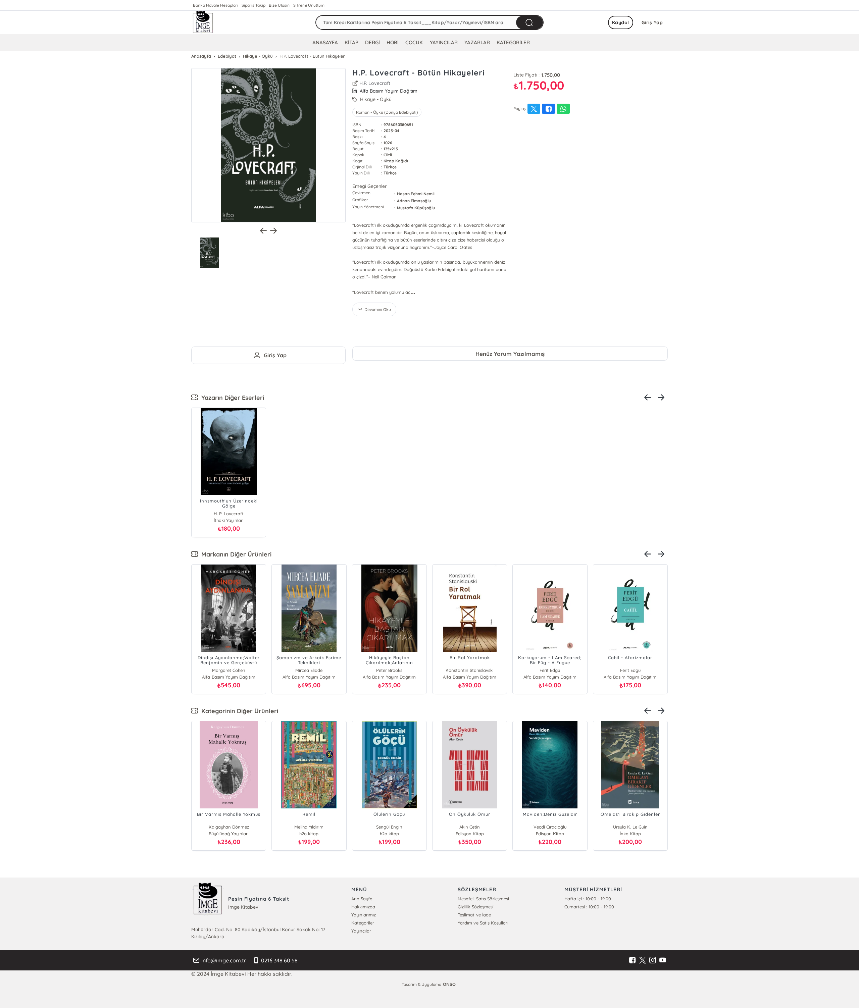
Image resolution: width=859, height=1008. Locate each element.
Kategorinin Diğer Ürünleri (238, 711)
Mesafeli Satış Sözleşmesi (483, 898)
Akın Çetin (469, 827)
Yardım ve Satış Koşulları (483, 922)
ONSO (449, 984)
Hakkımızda (363, 906)
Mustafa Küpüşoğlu (416, 207)
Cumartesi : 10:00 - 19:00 (589, 906)
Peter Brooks (389, 670)
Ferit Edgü (550, 670)
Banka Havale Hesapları (215, 5)
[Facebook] (632, 960)
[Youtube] (663, 960)
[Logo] (203, 22)
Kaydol (620, 22)
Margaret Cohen (228, 670)
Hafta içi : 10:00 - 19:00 (587, 898)
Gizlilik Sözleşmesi (475, 906)
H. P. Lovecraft (229, 513)
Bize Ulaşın (279, 5)
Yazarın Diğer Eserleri (231, 398)
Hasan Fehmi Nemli (416, 193)
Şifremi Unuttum (308, 5)
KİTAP (351, 42)
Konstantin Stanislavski (470, 670)
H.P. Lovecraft (374, 83)
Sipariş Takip (253, 5)
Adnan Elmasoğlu (414, 200)
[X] (643, 960)
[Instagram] (653, 960)
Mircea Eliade (308, 670)
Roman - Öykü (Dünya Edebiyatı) (387, 112)
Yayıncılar (361, 931)
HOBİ (393, 42)
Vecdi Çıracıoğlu (550, 827)
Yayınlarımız (363, 914)
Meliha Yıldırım (308, 827)
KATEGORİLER (513, 42)
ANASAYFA (325, 42)
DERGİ (372, 42)
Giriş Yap (652, 22)
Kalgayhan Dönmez (229, 827)
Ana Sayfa (361, 898)
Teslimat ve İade (474, 914)
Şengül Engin (389, 827)
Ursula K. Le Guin (630, 827)
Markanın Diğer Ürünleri (234, 554)
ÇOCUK (414, 42)
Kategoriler (362, 922)
